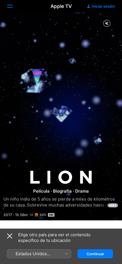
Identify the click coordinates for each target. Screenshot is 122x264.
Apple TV (61, 6)
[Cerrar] (9, 236)
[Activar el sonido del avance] (107, 23)
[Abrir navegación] (13, 6)
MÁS (112, 205)
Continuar (95, 254)
